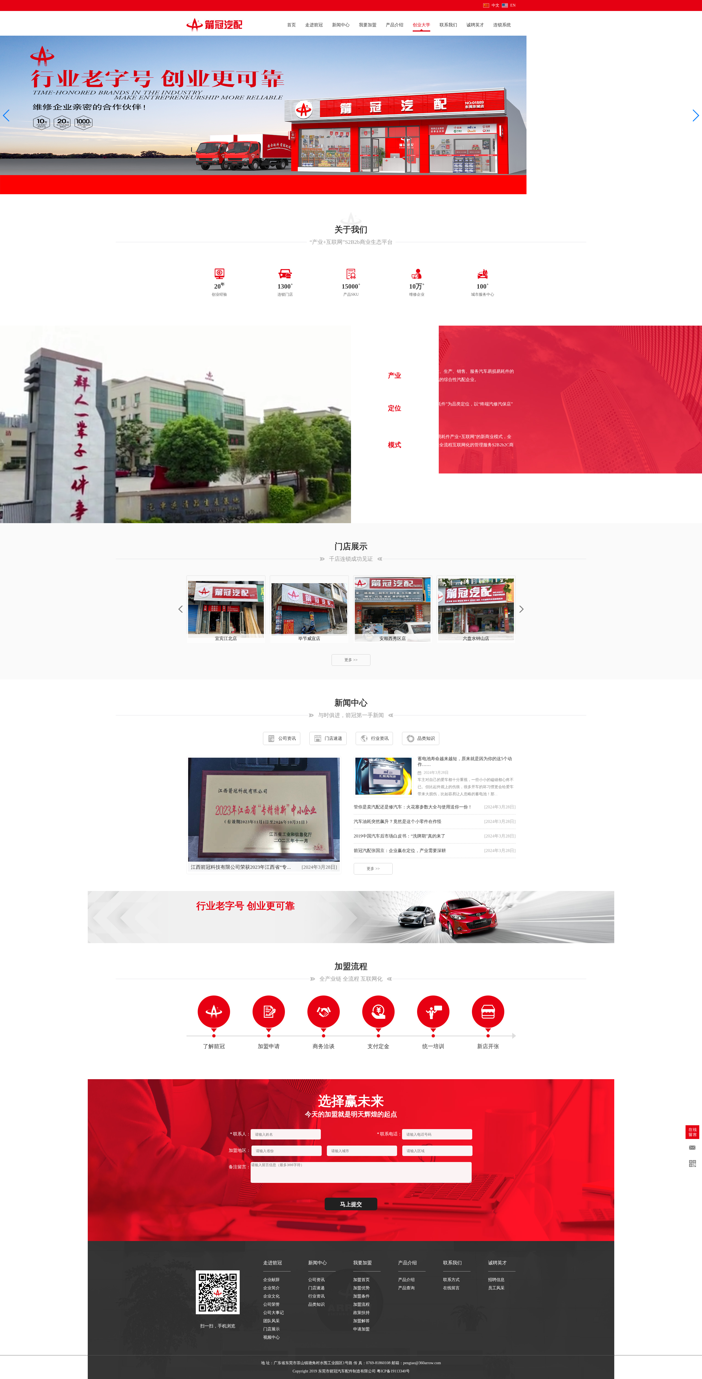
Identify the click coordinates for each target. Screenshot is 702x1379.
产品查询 (406, 1288)
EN (513, 5)
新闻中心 (341, 24)
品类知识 (426, 738)
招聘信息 (496, 1280)
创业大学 (421, 24)
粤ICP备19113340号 (393, 1371)
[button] (6, 115)
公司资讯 (287, 738)
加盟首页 (361, 1280)
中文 (495, 5)
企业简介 (271, 1288)
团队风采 (271, 1321)
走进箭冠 (314, 24)
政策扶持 (361, 1312)
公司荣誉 (271, 1304)
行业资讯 (380, 738)
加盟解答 (361, 1321)
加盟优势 (361, 1288)
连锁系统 (502, 24)
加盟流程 (361, 1304)
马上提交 (351, 1204)
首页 (291, 24)
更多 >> (405, 476)
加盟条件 (361, 1296)
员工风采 (496, 1288)
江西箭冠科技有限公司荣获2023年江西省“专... (241, 867)
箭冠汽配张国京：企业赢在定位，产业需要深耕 (400, 850)
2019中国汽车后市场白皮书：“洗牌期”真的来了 (399, 836)
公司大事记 (273, 1312)
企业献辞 (271, 1280)
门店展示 (271, 1329)
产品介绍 (394, 24)
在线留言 (451, 1288)
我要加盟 (368, 24)
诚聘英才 (475, 24)
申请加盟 (361, 1329)
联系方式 (451, 1280)
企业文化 (271, 1296)
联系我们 (448, 24)
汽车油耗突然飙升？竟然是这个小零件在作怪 (397, 821)
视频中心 (271, 1337)
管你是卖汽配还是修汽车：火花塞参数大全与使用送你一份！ (413, 807)
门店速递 (333, 738)
